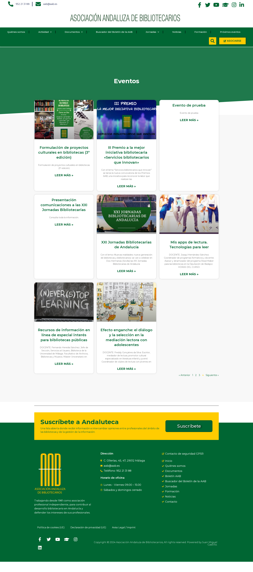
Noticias (176, 32)
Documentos (72, 32)
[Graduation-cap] (67, 539)
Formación (200, 32)
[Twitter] (49, 539)
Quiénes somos (16, 32)
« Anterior (184, 375)
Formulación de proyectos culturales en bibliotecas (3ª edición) (64, 152)
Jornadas (151, 32)
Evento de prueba (189, 105)
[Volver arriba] (38, 567)
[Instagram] (75, 539)
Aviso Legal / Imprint (124, 527)
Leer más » (64, 175)
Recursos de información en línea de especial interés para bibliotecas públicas (64, 335)
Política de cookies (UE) (51, 527)
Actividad (43, 32)
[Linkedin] (40, 548)
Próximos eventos (230, 32)
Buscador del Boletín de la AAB (114, 32)
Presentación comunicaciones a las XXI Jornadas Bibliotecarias (64, 205)
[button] (212, 41)
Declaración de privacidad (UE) (88, 527)
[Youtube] (58, 539)
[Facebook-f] (40, 539)
